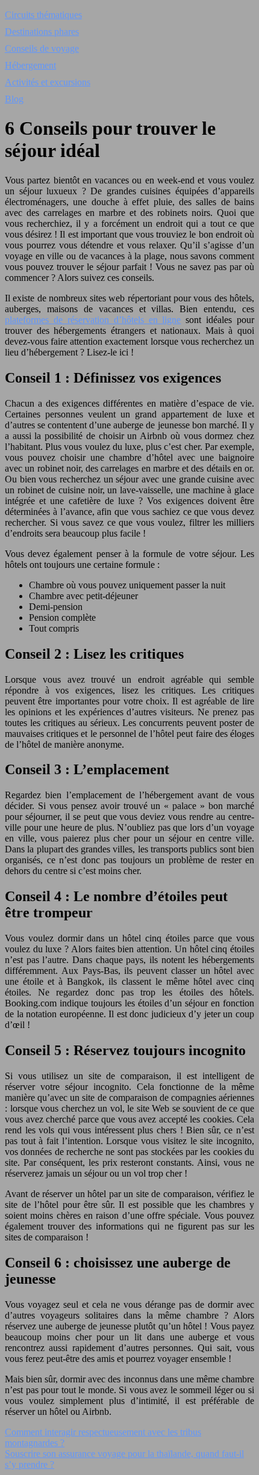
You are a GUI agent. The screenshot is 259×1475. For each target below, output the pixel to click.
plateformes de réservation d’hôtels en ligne (93, 320)
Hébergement (30, 65)
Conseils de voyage (42, 48)
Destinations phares (42, 31)
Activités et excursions (47, 82)
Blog (14, 99)
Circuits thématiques (43, 15)
